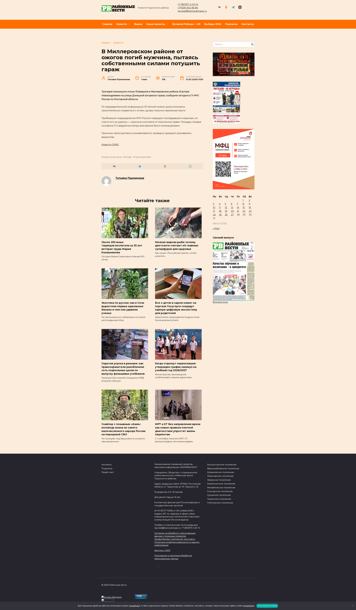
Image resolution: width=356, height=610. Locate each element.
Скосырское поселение (220, 491)
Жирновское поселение (220, 476)
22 (244, 211)
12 (226, 207)
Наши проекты (156, 24)
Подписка (231, 24)
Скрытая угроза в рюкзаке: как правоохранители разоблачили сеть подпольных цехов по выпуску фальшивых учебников (123, 368)
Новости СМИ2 (110, 144)
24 (214, 214)
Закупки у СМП (162, 550)
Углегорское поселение (220, 502)
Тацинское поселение (219, 499)
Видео (138, 24)
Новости (121, 24)
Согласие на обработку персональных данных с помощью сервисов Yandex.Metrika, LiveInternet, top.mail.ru (175, 536)
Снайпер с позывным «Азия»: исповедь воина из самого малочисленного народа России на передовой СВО (123, 429)
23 (250, 211)
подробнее (134, 606)
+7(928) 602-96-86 (188, 7)
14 (238, 207)
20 (232, 211)
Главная (107, 24)
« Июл (216, 228)
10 (214, 207)
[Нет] (352, 605)
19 (226, 211)
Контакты (248, 24)
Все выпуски (220, 302)
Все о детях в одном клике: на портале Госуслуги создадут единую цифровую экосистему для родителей (176, 308)
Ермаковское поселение (220, 472)
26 (226, 214)
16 (250, 207)
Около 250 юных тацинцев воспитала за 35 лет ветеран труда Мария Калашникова (122, 247)
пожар (128, 157)
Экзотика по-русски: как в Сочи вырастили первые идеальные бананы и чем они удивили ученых (123, 308)
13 (232, 207)
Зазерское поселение (219, 480)
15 (244, 207)
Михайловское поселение (221, 487)
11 (220, 207)
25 (220, 214)
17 (214, 211)
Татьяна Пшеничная (129, 178)
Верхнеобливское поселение (223, 468)
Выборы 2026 (212, 24)
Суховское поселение (219, 495)
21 (238, 211)
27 (232, 214)
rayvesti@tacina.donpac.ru (192, 11)
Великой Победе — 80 (186, 24)
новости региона (112, 157)
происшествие (143, 157)
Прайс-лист (108, 472)
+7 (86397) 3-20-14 (188, 4)
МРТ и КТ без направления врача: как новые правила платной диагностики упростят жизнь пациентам (178, 429)
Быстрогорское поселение (221, 464)
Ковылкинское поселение (221, 483)
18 (220, 211)
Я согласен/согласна (267, 606)
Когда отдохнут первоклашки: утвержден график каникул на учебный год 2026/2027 (175, 367)
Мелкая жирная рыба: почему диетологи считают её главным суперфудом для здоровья (176, 245)
